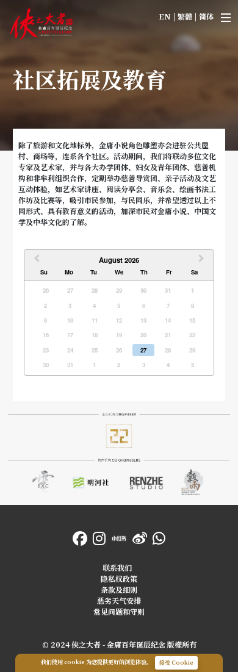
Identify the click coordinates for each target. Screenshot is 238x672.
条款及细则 (119, 589)
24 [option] (70, 350)
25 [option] (95, 350)
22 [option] (192, 335)
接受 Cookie (176, 663)
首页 (14, 12)
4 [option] (94, 305)
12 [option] (119, 320)
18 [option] (95, 335)
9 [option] (45, 320)
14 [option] (168, 320)
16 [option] (46, 335)
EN (165, 16)
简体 (206, 16)
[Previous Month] (35, 261)
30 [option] (143, 290)
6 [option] (143, 305)
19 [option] (119, 335)
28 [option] (95, 290)
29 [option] (119, 290)
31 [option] (168, 290)
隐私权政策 (119, 578)
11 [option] (95, 320)
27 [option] (70, 290)
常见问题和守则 (119, 611)
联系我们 (117, 567)
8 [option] (192, 305)
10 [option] (70, 320)
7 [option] (168, 305)
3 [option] (69, 305)
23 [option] (46, 350)
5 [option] (118, 305)
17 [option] (70, 335)
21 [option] (168, 335)
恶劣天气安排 (119, 600)
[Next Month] (202, 261)
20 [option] (143, 335)
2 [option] (45, 305)
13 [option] (143, 320)
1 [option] (192, 290)
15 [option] (192, 320)
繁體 (185, 16)
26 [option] (46, 290)
